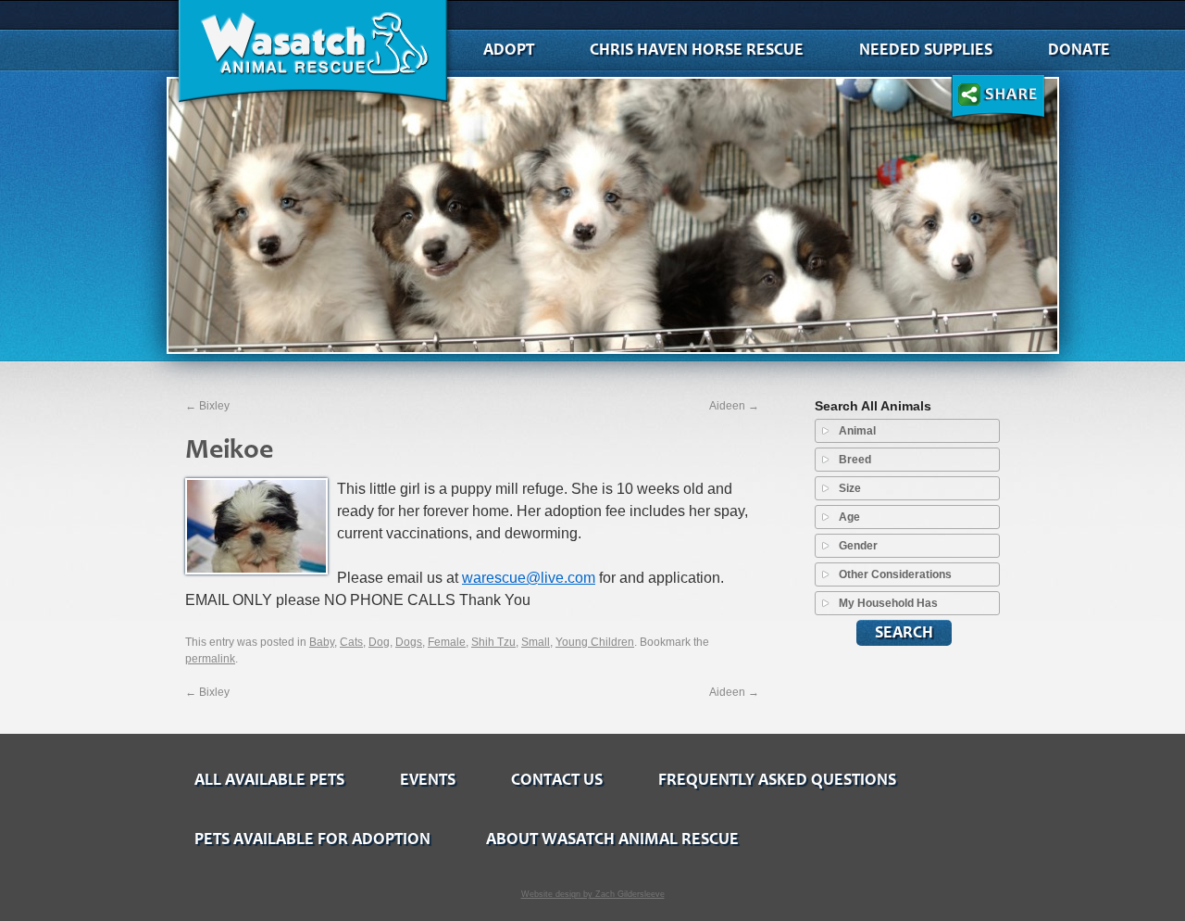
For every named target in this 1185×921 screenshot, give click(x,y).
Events (427, 779)
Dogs (408, 642)
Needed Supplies (925, 49)
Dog (379, 642)
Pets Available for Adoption (312, 839)
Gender (858, 545)
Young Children (594, 642)
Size (850, 488)
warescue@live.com (528, 578)
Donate (1079, 49)
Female (447, 642)
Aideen (734, 405)
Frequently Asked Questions (777, 779)
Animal (857, 430)
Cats (351, 642)
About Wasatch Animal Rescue (612, 839)
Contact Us (557, 779)
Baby (321, 642)
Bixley (207, 405)
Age (849, 517)
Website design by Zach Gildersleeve (593, 894)
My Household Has (888, 603)
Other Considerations (895, 574)
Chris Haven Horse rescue (697, 49)
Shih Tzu (493, 642)
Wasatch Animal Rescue (312, 55)
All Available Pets (269, 779)
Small (535, 642)
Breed (855, 459)
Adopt (508, 49)
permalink (210, 658)
